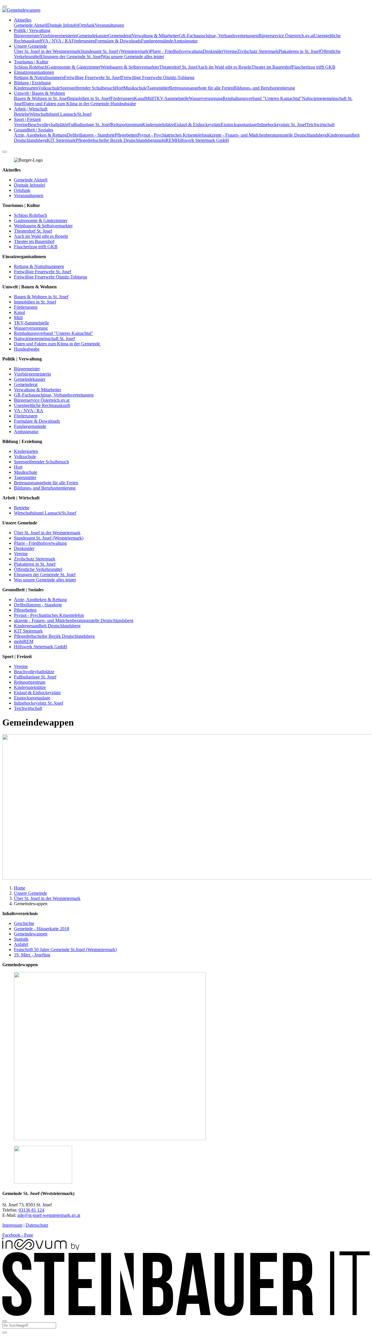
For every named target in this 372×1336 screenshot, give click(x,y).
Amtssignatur (185, 40)
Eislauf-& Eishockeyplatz (197, 124)
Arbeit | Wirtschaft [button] (30, 108)
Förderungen (83, 40)
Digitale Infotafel (62, 25)
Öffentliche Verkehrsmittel (38, 569)
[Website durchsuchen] (4, 152)
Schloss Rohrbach (30, 67)
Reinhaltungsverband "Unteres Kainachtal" (262, 98)
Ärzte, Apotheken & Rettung (40, 135)
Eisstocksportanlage (239, 124)
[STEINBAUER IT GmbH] (186, 1314)
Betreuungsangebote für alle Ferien (201, 87)
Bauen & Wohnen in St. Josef (41, 98)
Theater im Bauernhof (271, 67)
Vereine (230, 51)
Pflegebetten (126, 135)
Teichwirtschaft (320, 124)
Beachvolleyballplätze (48, 124)
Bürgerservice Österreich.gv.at (286, 35)
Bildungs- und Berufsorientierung (264, 87)
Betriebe (21, 114)
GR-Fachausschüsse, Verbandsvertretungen (218, 35)
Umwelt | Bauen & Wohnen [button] (39, 93)
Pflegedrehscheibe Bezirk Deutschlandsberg (116, 140)
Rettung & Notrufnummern (39, 77)
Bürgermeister (27, 35)
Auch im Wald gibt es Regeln (224, 67)
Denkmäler (213, 51)
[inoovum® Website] (40, 1248)
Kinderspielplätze (158, 124)
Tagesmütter (158, 87)
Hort (119, 87)
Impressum (12, 1225)
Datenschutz (37, 1225)
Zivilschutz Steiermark (257, 51)
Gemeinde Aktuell (30, 25)
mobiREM (166, 140)
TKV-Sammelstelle (171, 98)
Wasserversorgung (206, 98)
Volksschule (49, 87)
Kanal (139, 98)
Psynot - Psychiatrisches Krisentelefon (172, 135)
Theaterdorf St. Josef (178, 67)
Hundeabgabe (123, 103)
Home (19, 887)
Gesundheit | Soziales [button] (33, 129)
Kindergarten (26, 87)
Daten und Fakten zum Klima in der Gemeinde (66, 103)
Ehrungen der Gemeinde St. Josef (71, 56)
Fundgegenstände (157, 40)
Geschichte (24, 923)
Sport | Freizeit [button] (27, 119)
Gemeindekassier (92, 35)
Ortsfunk (86, 25)
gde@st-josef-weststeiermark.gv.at (48, 1215)
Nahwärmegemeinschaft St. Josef (44, 338)
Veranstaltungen (109, 25)
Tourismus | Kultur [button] (31, 61)
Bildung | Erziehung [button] (32, 82)
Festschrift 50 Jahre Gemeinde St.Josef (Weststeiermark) (65, 949)
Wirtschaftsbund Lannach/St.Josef (60, 114)
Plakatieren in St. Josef (299, 51)
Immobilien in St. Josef (89, 98)
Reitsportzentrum (126, 124)
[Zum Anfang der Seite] (4, 6)
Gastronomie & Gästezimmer (74, 67)
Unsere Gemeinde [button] (30, 46)
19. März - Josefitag (32, 954)
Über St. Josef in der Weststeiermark (47, 51)
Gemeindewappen (30, 933)
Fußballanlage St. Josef (89, 124)
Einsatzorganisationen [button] (34, 72)
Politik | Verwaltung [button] (32, 30)
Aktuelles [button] (22, 19)
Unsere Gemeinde (30, 893)
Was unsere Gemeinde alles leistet (133, 56)
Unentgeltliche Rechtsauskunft (42, 405)
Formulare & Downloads (118, 40)
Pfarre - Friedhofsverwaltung (176, 51)
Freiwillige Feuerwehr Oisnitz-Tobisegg (157, 77)
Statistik (21, 939)
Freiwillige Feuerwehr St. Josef (92, 77)
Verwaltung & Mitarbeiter (155, 35)
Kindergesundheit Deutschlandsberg (47, 625)
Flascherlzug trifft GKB (313, 67)
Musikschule (135, 87)
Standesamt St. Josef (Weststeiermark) (115, 51)
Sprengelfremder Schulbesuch (87, 87)
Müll (149, 98)
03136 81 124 (31, 1210)
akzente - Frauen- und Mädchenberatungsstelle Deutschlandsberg (267, 135)
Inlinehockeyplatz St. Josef (281, 124)
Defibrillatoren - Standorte (91, 135)
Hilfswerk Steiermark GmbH (202, 140)
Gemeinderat (120, 35)
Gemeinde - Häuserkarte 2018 (41, 928)
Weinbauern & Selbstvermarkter (130, 67)
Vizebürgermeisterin (58, 35)
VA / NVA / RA (56, 40)
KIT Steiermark (61, 140)
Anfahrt (21, 944)
